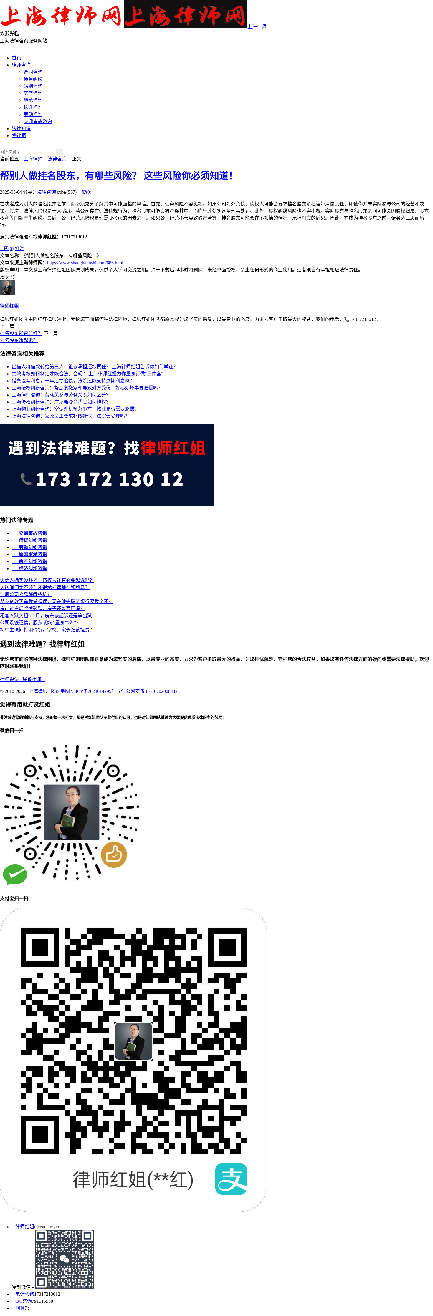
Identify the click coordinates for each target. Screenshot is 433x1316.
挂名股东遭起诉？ (19, 340)
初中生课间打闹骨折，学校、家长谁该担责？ (47, 629)
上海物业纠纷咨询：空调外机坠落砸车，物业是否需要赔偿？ (75, 408)
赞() (84, 192)
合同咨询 (33, 71)
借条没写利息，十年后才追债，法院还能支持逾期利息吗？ (73, 380)
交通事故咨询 (38, 121)
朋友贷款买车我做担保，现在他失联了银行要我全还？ (56, 601)
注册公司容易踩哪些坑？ (26, 594)
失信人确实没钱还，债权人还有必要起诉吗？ (47, 580)
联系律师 (33, 679)
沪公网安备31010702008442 (149, 691)
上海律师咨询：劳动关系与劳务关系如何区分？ (61, 394)
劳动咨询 (33, 114)
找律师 (19, 135)
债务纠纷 (33, 79)
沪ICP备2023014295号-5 (95, 691)
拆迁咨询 (33, 107)
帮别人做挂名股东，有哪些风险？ (119, 175)
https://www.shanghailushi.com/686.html (85, 262)
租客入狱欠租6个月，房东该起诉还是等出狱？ (48, 615)
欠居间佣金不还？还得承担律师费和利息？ (45, 587)
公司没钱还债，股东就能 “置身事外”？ (40, 622)
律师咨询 (21, 64)
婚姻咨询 (33, 86)
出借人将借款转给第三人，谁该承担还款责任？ (95, 366)
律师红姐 (9, 305)
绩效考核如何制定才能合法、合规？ (87, 373)
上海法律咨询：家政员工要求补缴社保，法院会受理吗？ (71, 416)
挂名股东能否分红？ (21, 333)
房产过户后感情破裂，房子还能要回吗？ (42, 608)
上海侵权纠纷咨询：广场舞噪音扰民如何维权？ (61, 401)
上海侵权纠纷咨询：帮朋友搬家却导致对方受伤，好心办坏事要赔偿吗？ (87, 387)
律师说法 (11, 679)
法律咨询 (57, 158)
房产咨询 (33, 93)
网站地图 (60, 691)
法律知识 (21, 128)
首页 (16, 57)
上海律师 (256, 26)
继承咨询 (33, 100)
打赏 (19, 248)
